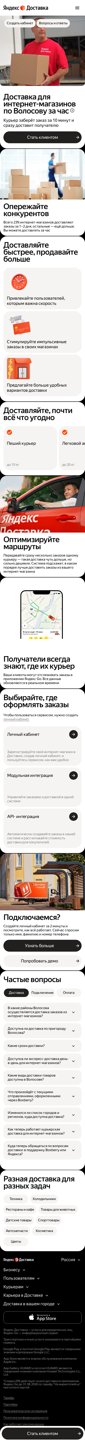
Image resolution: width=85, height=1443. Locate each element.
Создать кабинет (20, 23)
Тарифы (8, 1397)
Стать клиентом (42, 137)
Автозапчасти (17, 1231)
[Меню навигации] (77, 8)
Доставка (16, 993)
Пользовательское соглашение (25, 1411)
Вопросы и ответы (53, 23)
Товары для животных (58, 1209)
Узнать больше (39, 945)
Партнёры (10, 1404)
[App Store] (42, 1317)
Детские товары (18, 1220)
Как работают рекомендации (23, 1424)
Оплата (68, 993)
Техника (16, 1199)
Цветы (16, 1241)
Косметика (44, 1231)
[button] (42, 1012)
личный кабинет (16, 719)
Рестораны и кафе (20, 1209)
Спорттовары (48, 1220)
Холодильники (44, 1199)
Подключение (42, 993)
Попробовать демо (39, 960)
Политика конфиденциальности (25, 1417)
